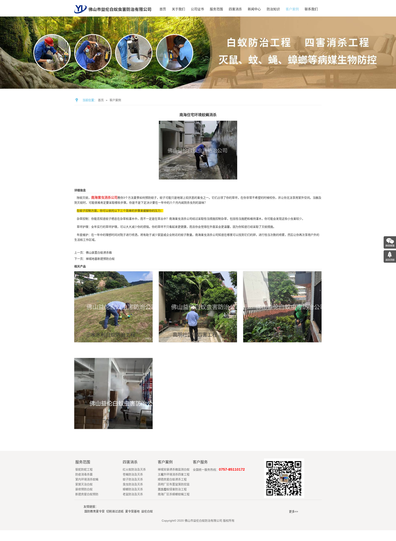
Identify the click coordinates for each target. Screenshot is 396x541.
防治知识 (273, 9)
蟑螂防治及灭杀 (133, 489)
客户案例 (292, 9)
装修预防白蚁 (84, 489)
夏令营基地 (132, 511)
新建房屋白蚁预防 (86, 494)
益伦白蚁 (147, 511)
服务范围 (216, 9)
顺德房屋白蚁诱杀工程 (172, 479)
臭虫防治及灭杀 (133, 484)
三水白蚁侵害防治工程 (172, 489)
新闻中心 (254, 9)
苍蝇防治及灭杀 (133, 474)
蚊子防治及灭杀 (133, 479)
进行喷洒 (131, 234)
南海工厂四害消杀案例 (110, 421)
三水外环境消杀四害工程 (174, 474)
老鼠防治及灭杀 (133, 494)
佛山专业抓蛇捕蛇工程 (279, 335)
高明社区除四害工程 (195, 335)
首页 (162, 9)
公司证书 (197, 9)
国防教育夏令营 (94, 511)
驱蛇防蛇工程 (84, 469)
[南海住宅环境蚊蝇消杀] (198, 176)
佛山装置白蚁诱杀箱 (99, 252)
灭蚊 (80, 202)
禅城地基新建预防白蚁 (100, 258)
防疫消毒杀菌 (84, 474)
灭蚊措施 (267, 226)
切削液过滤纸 (115, 511)
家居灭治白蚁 (84, 484)
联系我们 (311, 9)
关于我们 (178, 9)
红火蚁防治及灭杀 (134, 469)
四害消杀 (235, 9)
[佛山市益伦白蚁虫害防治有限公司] (112, 15)
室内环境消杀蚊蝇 (86, 479)
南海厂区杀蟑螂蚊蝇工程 (174, 494)
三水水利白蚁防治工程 (110, 335)
